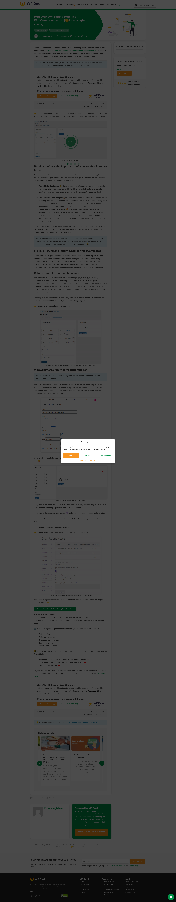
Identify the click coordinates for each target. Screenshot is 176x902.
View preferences (105, 455)
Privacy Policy (91, 460)
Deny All (88, 455)
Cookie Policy (83, 460)
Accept (71, 455)
